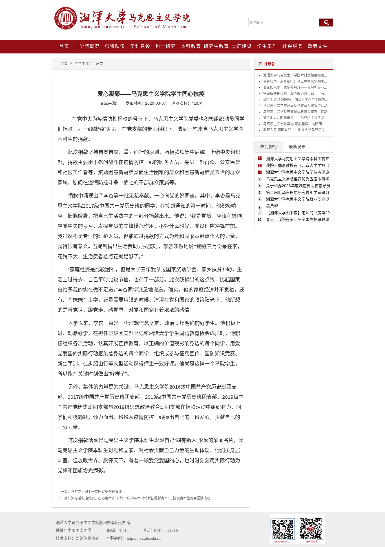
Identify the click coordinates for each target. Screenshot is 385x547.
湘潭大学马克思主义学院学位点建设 (297, 172)
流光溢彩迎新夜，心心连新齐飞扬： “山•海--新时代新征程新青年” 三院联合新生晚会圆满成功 (140, 498)
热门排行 (268, 146)
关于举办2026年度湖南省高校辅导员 (298, 185)
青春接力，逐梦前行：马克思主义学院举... (295, 82)
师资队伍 (115, 46)
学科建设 (140, 46)
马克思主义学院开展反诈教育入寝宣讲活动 (295, 106)
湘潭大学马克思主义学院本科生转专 (297, 158)
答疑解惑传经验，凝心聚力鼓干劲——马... (295, 94)
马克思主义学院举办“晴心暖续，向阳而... (293, 124)
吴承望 (272, 206)
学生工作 (267, 46)
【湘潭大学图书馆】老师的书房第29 (298, 212)
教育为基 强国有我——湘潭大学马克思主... (295, 130)
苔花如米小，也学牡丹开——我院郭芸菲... (295, 87)
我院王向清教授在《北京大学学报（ (297, 165)
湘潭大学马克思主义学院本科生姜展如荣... (295, 75)
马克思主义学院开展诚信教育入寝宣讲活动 (295, 112)
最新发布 (297, 146)
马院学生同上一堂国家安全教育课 (96, 492)
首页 (64, 46)
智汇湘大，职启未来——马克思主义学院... (295, 118)
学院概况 (89, 46)
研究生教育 (216, 46)
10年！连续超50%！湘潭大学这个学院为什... (297, 100)
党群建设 (242, 46)
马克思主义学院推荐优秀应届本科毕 (297, 179)
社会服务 (292, 46)
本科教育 (191, 46)
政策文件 (318, 46)
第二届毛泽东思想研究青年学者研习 (297, 192)
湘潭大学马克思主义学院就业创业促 (297, 199)
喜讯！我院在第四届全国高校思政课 (297, 219)
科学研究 (166, 46)
